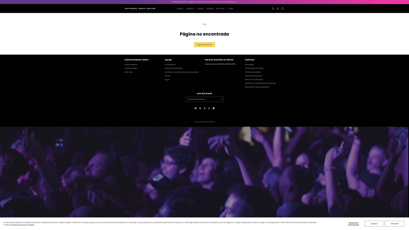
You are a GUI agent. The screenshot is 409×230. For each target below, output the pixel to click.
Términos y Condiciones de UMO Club (260, 83)
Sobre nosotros (131, 64)
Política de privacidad (254, 68)
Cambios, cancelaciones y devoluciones (181, 72)
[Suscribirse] (221, 99)
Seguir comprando (204, 44)
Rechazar (395, 223)
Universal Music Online (207, 122)
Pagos (167, 79)
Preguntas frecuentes (173, 68)
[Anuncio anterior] (125, 2)
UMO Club (129, 72)
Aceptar (374, 223)
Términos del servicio (254, 76)
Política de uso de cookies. (23, 225)
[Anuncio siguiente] (283, 2)
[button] (180, 8)
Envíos (167, 76)
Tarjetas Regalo (131, 68)
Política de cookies (253, 72)
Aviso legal (249, 64)
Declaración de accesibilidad (257, 87)
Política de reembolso (254, 79)
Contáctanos (170, 64)
